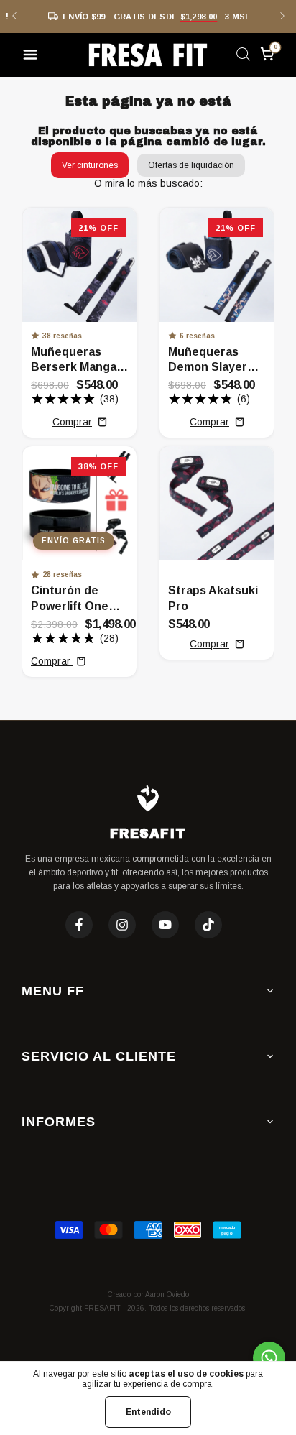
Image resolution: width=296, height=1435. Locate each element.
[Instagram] (122, 924)
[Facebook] (79, 924)
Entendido (148, 1412)
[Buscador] (243, 57)
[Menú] (33, 57)
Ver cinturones (90, 165)
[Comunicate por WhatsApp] (269, 1358)
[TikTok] (208, 924)
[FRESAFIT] (148, 55)
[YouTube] (165, 924)
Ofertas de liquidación (191, 165)
